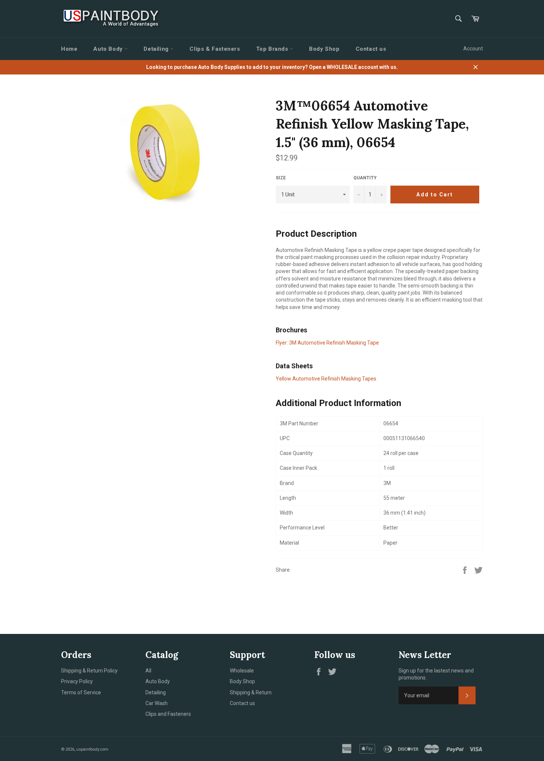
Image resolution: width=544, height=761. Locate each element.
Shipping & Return (251, 692)
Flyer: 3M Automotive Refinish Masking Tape (327, 343)
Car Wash (156, 703)
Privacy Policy (77, 681)
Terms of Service (81, 692)
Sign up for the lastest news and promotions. (436, 674)
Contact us (371, 49)
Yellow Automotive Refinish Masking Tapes (326, 379)
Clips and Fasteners (168, 714)
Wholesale (242, 671)
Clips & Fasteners (214, 49)
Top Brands (273, 49)
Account (473, 48)
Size (281, 177)
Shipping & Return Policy (89, 671)
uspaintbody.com (92, 749)
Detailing (157, 49)
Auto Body (108, 49)
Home (69, 49)
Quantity (365, 177)
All (148, 671)
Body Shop (324, 49)
